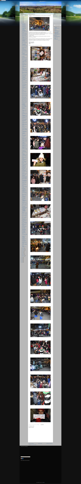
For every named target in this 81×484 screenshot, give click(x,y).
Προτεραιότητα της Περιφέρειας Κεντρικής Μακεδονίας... (24, 190)
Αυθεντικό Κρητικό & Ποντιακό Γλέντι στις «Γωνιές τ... (24, 221)
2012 (22, 262)
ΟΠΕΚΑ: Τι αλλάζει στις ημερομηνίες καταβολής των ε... (24, 101)
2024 (22, 18)
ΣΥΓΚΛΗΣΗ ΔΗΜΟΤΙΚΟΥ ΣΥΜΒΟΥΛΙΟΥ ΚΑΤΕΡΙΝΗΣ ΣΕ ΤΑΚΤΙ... (24, 115)
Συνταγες (23, 456)
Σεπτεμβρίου (23, 249)
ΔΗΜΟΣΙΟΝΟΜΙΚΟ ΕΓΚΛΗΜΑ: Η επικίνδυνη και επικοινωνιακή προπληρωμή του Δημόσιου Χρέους (57, 34)
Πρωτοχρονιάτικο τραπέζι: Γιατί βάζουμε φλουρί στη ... (24, 55)
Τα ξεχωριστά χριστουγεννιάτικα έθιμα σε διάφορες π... (24, 154)
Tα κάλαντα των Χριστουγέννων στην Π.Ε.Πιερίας (24, 239)
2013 (22, 261)
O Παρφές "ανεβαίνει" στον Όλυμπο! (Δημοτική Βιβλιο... (24, 194)
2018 (22, 257)
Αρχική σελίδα (40, 443)
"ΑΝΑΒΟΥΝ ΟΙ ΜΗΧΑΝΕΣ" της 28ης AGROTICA (24, 177)
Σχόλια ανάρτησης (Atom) (33, 444)
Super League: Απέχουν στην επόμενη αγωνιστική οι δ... (24, 206)
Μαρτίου (23, 254)
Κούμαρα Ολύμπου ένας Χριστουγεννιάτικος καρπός (24, 138)
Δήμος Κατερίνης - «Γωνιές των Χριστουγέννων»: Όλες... (24, 99)
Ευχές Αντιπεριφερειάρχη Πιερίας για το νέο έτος (24, 33)
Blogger (44, 482)
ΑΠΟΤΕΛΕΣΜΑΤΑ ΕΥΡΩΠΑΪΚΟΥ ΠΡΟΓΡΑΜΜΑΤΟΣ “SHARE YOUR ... (24, 210)
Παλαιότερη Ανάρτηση (49, 443)
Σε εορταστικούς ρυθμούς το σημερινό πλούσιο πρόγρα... (24, 187)
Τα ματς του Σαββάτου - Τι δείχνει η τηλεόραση (24, 106)
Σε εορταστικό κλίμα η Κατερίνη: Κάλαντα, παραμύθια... (24, 165)
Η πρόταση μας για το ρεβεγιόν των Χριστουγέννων (24, 175)
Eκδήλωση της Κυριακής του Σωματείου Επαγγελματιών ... (24, 79)
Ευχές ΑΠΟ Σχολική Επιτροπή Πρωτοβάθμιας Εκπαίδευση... (24, 237)
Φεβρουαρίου (23, 255)
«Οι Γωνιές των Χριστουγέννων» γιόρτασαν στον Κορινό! (24, 219)
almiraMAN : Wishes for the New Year (24, 63)
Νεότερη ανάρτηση (31, 443)
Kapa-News (55, 35)
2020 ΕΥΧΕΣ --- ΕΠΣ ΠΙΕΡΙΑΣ (24, 162)
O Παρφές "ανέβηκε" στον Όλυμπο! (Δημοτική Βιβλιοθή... (24, 147)
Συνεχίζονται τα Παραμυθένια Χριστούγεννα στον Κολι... (24, 134)
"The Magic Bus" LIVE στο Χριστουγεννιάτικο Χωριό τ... (24, 149)
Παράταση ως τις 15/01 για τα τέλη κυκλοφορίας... (24, 59)
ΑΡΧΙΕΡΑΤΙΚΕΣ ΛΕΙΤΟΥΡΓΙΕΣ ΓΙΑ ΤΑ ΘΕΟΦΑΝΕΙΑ (24, 40)
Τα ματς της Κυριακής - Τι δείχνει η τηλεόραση (24, 91)
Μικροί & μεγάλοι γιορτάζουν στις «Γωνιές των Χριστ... (24, 169)
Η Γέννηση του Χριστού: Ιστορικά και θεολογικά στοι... (24, 156)
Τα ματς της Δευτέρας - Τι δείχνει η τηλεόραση (24, 217)
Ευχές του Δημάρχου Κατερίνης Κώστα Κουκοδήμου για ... (24, 44)
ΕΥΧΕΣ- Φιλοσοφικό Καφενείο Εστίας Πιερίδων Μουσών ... (24, 229)
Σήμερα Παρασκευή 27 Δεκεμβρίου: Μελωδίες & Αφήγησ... (24, 124)
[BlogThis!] (41, 424)
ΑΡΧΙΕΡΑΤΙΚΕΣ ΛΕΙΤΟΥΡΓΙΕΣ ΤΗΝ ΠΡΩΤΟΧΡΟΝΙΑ (24, 30)
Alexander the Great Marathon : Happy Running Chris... (24, 167)
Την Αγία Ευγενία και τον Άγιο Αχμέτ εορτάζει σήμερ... (24, 182)
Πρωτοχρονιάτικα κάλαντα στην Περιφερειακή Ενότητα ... (24, 87)
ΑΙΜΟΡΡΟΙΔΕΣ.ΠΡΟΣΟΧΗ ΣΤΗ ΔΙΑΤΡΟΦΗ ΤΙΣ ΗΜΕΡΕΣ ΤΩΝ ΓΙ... (24, 208)
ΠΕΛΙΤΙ (55, 38)
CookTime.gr (27, 456)
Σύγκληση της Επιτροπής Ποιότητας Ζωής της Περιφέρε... (24, 242)
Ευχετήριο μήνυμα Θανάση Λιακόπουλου (24, 171)
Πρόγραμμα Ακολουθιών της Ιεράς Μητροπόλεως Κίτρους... (24, 140)
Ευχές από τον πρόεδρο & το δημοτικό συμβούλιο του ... (24, 214)
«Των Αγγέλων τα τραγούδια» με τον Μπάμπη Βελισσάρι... (24, 151)
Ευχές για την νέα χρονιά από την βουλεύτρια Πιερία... (24, 35)
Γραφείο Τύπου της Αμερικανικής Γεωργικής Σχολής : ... (24, 212)
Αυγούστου (23, 250)
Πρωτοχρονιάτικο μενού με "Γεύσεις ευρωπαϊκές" (24, 38)
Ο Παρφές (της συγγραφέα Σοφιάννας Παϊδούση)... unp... (24, 129)
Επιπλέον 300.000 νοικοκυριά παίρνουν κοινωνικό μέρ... (24, 240)
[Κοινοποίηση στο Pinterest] (43, 424)
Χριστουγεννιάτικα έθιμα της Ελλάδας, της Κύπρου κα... (24, 160)
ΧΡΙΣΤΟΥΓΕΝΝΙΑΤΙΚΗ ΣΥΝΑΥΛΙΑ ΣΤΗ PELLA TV (24, 192)
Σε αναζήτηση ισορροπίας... (23, 56)
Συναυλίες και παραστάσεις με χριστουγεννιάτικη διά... (24, 204)
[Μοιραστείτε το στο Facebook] (42, 424)
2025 (22, 17)
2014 (22, 260)
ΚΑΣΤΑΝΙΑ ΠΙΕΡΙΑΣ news (26, 3)
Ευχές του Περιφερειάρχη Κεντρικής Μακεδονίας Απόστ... (24, 223)
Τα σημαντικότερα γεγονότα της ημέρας (24, 49)
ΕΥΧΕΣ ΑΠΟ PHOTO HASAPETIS (24, 143)
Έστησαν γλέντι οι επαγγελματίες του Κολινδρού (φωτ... (24, 24)
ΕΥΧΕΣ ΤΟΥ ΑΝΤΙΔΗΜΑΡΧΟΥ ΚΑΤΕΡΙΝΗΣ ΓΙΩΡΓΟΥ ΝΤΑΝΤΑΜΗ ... (24, 200)
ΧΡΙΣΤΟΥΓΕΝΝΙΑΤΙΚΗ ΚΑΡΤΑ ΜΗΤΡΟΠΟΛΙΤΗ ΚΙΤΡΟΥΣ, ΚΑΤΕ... (24, 180)
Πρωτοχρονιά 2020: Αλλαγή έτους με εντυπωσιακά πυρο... (24, 26)
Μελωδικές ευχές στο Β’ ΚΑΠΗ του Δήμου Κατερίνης (24, 225)
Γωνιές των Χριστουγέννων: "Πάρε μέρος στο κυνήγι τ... (24, 173)
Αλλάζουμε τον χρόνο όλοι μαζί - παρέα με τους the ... (24, 46)
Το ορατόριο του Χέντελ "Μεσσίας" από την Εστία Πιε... (24, 110)
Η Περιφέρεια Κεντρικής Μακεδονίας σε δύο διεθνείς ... (24, 48)
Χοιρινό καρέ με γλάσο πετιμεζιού (24, 112)
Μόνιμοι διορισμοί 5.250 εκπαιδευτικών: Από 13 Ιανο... (24, 58)
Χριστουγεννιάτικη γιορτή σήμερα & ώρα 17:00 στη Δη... (24, 122)
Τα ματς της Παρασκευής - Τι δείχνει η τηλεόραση (24, 119)
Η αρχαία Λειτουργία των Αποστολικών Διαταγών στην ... (24, 82)
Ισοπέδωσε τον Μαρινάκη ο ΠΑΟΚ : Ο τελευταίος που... (24, 244)
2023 (22, 19)
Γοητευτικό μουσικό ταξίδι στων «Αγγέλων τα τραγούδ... (24, 117)
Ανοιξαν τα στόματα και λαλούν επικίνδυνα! (24, 161)
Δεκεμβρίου (23, 23)
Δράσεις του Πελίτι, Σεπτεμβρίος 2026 (56, 39)
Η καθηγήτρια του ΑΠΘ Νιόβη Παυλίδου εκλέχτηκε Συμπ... (24, 196)
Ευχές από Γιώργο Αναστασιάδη (23, 227)
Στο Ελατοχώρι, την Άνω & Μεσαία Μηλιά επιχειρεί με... (24, 71)
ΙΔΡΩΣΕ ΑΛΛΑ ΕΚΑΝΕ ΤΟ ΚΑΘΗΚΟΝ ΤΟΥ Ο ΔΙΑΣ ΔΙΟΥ (24, 72)
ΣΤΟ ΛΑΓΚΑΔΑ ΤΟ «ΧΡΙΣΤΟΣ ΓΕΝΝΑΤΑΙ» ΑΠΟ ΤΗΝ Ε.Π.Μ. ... (24, 131)
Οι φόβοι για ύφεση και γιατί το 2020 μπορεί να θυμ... (24, 42)
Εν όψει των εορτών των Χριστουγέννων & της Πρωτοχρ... (24, 202)
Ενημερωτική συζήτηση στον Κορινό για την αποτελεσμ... (24, 66)
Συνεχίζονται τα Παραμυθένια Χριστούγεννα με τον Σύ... (24, 108)
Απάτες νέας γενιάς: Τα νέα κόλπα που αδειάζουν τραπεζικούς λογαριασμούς (57, 31)
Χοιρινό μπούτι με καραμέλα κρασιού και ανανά (24, 126)
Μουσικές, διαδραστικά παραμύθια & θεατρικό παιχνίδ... (24, 61)
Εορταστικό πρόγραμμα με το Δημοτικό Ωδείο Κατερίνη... (24, 64)
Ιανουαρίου (23, 256)
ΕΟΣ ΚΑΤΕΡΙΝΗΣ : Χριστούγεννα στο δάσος (24, 232)
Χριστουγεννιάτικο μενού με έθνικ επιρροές (24, 226)
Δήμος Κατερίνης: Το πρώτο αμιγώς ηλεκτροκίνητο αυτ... (24, 198)
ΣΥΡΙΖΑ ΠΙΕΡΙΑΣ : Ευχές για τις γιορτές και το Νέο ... (24, 234)
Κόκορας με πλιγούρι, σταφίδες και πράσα (24, 75)
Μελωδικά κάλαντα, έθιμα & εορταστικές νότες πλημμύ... (24, 32)
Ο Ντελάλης (55, 27)
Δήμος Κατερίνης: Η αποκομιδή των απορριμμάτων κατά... (24, 189)
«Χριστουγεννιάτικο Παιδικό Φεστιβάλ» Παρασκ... (24, 120)
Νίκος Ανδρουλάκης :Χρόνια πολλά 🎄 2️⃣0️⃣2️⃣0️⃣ (24, 28)
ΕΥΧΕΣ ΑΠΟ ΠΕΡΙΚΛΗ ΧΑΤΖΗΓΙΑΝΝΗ (24, 170)
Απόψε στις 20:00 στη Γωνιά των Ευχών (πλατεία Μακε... (24, 135)
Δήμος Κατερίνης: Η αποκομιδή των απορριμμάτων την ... (24, 77)
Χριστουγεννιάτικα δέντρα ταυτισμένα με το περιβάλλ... (24, 142)
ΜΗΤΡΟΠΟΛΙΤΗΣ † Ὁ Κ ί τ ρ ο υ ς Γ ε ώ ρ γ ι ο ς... (24, 74)
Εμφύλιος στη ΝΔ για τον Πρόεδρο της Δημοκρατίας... (24, 53)
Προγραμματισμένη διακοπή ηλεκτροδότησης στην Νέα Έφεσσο (57, 28)
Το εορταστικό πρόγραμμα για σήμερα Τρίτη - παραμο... (24, 37)
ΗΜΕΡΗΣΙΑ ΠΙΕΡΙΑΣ (56, 32)
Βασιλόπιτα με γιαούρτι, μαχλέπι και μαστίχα (24, 97)
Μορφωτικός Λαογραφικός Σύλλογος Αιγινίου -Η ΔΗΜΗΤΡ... (24, 145)
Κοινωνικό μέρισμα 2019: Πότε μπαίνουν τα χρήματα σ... (24, 85)
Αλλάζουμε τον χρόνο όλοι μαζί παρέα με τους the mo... (24, 96)
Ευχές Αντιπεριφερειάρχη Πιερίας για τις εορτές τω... (24, 178)
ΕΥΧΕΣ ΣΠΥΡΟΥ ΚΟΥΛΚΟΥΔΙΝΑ (23, 231)
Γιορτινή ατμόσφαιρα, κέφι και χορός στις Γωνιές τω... (24, 94)
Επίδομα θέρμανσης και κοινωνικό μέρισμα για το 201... (24, 51)
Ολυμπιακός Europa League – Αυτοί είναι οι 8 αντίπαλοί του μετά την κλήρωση (57, 36)
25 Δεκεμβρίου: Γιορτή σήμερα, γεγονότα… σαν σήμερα (24, 158)
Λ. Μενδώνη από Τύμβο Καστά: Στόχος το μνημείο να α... (24, 103)
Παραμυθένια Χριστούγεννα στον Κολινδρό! (24, 246)
